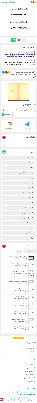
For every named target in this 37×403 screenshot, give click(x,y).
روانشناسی (30, 178)
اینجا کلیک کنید (13, 56)
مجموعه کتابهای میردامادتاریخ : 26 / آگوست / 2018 (20, 313)
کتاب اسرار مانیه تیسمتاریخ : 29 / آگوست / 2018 (20, 297)
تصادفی (7, 251)
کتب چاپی (30, 203)
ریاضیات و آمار (29, 183)
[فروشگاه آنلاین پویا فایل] (18, 20)
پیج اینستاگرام (9, 128)
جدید (30, 251)
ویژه (32, 238)
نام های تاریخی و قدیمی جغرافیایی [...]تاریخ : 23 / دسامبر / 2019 (17, 257)
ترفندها (31, 163)
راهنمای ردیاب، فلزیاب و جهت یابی (24, 173)
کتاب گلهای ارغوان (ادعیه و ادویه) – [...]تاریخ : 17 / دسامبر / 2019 (17, 265)
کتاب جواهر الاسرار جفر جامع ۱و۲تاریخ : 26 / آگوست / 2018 (19, 320)
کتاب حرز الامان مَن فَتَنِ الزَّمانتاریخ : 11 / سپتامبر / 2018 (19, 272)
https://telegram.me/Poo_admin (18, 62)
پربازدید (18, 251)
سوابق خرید (29, 371)
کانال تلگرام (27, 128)
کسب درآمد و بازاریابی (27, 218)
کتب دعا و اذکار (29, 208)
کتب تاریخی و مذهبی (27, 198)
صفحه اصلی (29, 364)
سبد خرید (30, 368)
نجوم (32, 228)
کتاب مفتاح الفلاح (29, 104)
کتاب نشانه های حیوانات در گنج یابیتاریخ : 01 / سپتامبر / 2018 (18, 282)
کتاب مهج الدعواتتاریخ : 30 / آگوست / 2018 (20, 290)
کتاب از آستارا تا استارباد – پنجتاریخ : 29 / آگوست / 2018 (19, 305)
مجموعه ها (30, 223)
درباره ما (30, 381)
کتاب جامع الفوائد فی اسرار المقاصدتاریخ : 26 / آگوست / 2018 (18, 328)
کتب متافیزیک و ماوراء (27, 213)
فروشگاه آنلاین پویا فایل (9, 2)
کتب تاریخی (30, 188)
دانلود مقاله (30, 168)
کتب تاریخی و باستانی (27, 193)
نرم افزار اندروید (29, 233)
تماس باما (29, 374)
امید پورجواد (31, 348)
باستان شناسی (29, 158)
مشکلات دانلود (28, 378)
